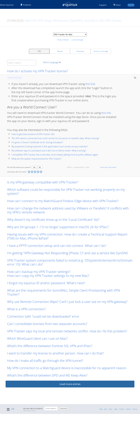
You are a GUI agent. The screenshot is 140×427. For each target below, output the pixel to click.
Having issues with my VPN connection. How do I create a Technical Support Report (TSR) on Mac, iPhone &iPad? (67, 236)
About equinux (7, 5)
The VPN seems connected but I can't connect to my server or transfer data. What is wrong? (55, 138)
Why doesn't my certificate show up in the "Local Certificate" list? (53, 219)
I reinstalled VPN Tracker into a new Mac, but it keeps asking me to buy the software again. (54, 154)
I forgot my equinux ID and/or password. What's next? (46, 283)
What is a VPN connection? (26, 309)
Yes (34, 167)
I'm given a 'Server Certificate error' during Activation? (37, 142)
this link (90, 84)
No (40, 167)
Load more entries (70, 384)
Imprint (128, 409)
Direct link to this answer (108, 167)
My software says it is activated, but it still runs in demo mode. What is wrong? (48, 150)
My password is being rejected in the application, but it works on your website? (49, 146)
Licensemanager (77, 40)
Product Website (63, 40)
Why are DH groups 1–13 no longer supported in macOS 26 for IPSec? (58, 227)
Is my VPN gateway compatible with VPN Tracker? (42, 182)
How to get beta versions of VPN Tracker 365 (33, 134)
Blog (101, 409)
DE (13, 408)
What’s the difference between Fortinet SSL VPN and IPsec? (49, 346)
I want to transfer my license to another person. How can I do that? (55, 353)
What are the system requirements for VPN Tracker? (36, 158)
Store (118, 5)
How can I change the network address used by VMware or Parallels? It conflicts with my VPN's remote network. (68, 210)
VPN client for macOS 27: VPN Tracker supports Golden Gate (66, 20)
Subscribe (63, 408)
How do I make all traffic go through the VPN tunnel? (45, 360)
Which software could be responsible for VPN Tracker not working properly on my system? (66, 191)
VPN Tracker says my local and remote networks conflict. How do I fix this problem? (67, 331)
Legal (115, 409)
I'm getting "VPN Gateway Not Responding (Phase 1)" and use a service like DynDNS (67, 253)
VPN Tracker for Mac (15, 78)
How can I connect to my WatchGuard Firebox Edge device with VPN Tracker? (63, 201)
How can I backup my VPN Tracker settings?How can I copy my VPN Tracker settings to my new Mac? (48, 274)
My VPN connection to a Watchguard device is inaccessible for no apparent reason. (67, 368)
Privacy (135, 409)
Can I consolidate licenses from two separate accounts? (47, 324)
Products (26, 5)
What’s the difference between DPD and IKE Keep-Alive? (47, 375)
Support (103, 5)
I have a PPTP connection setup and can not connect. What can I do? (56, 246)
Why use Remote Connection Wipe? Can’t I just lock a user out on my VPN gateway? (67, 302)
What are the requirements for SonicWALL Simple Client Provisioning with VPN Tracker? (63, 292)
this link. (106, 113)
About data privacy (29, 410)
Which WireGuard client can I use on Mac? (37, 338)
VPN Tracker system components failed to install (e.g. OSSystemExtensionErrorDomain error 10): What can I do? (69, 262)
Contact (121, 409)
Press (110, 409)
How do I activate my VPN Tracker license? (37, 71)
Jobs (105, 409)
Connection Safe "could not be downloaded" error (43, 316)
